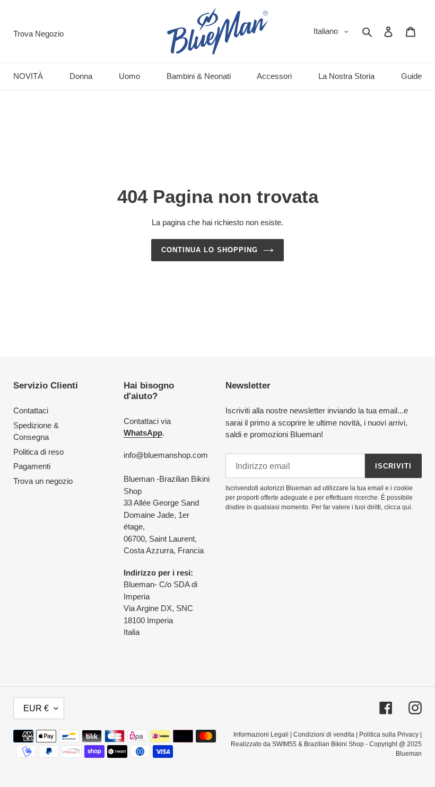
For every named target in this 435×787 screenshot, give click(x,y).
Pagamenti (31, 466)
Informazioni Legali (261, 734)
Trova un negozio (43, 480)
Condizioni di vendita (323, 734)
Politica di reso (38, 451)
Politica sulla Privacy (389, 734)
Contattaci (30, 410)
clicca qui (397, 507)
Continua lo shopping (209, 250)
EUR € (36, 708)
